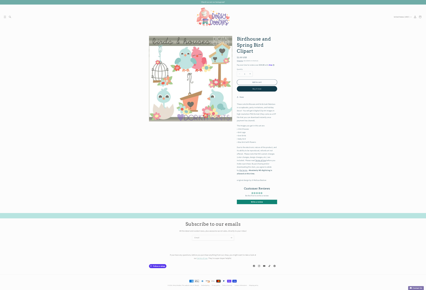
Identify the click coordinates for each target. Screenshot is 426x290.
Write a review (257, 202)
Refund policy (205, 285)
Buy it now (257, 89)
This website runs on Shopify (190, 285)
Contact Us (417, 288)
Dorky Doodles (177, 285)
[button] (4, 16)
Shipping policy (253, 285)
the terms (243, 170)
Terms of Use (260, 160)
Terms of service (227, 285)
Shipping (240, 61)
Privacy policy (216, 285)
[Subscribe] (231, 237)
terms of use (202, 258)
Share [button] (242, 97)
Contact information (241, 285)
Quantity (240, 69)
